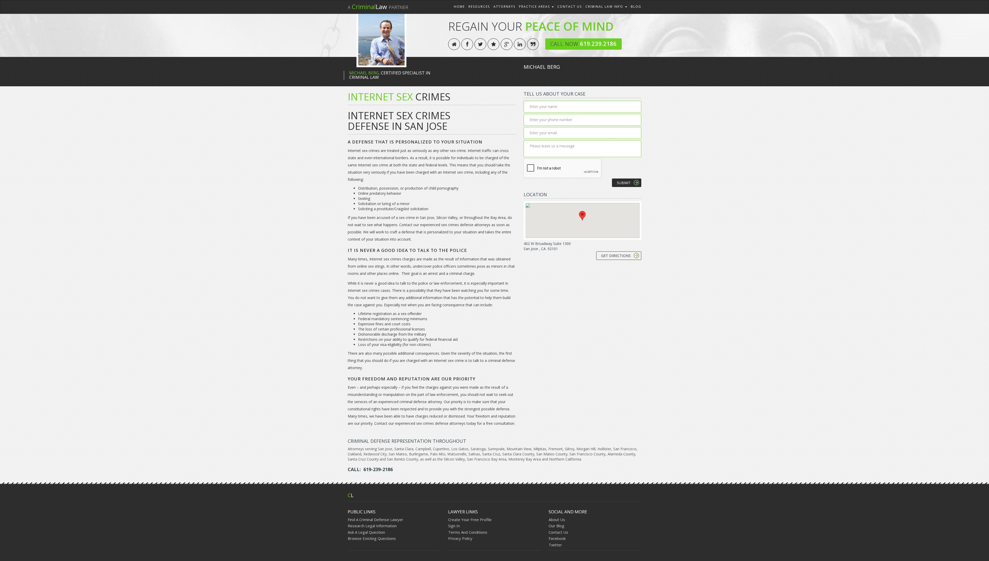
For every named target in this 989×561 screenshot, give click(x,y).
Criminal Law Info (605, 6)
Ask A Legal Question (366, 532)
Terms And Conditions (467, 532)
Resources (479, 6)
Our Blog (556, 525)
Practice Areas (535, 6)
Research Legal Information (372, 525)
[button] (582, 215)
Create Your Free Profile (470, 519)
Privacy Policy (460, 538)
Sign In (454, 525)
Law (378, 6)
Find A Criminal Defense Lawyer (375, 519)
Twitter (555, 544)
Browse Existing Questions (372, 538)
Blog (636, 6)
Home (459, 6)
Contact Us (569, 6)
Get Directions (616, 255)
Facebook (557, 538)
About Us (557, 519)
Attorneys (504, 6)
